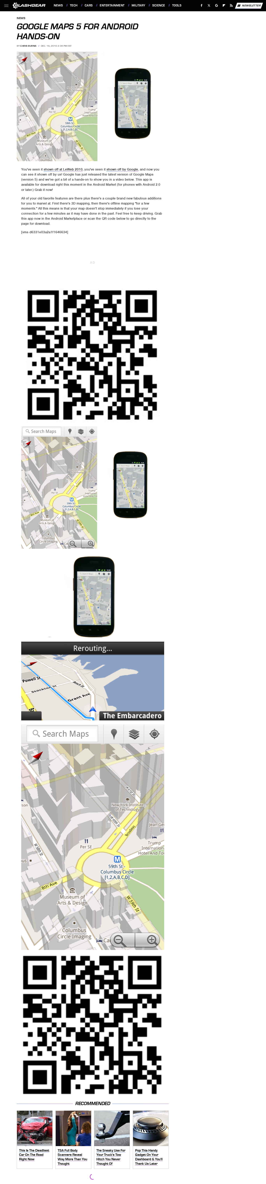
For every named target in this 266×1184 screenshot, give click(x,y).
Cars (89, 5)
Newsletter (251, 5)
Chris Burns (28, 46)
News (58, 5)
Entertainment (112, 5)
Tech (74, 5)
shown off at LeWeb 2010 (63, 169)
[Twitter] (209, 6)
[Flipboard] (224, 6)
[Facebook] (201, 6)
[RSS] (231, 6)
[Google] (217, 6)
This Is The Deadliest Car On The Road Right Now (34, 1154)
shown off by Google (122, 169)
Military (138, 5)
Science (158, 5)
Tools (176, 5)
